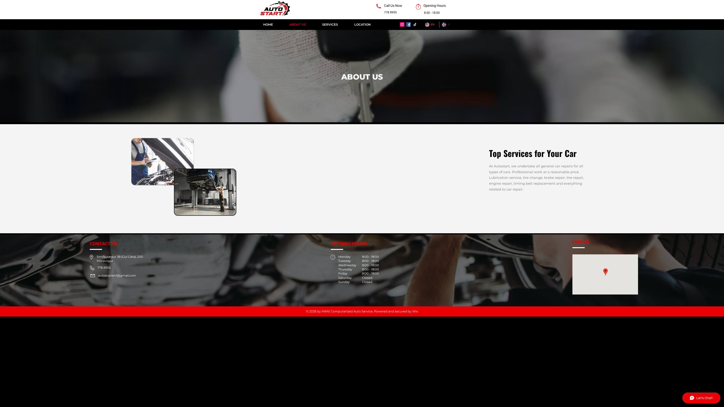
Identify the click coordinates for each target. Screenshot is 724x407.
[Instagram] (402, 24)
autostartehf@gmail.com (117, 275)
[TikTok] (415, 24)
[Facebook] (408, 24)
